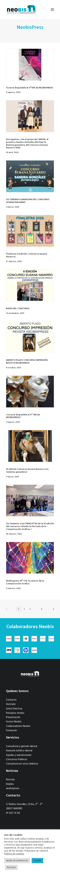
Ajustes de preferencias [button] (17, 860)
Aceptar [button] (37, 860)
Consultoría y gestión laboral (21, 746)
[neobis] (21, 9)
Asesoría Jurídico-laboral (19, 751)
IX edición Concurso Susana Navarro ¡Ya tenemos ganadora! (27, 470)
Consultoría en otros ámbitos (22, 764)
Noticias (10, 780)
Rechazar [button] (11, 867)
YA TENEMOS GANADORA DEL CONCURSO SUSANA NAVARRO (27, 201)
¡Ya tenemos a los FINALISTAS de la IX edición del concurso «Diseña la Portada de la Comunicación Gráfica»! (30, 526)
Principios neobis (15, 713)
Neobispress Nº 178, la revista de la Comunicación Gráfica (25, 582)
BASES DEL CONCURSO (17, 308)
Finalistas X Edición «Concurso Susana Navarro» (26, 255)
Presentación (13, 717)
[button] (52, 9)
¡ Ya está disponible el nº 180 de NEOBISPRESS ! (23, 416)
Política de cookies (14, 854)
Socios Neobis (14, 722)
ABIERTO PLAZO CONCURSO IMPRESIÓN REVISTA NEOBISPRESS (27, 361)
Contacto (11, 700)
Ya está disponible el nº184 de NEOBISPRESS (29, 88)
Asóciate (11, 704)
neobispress (12, 788)
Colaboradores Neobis (18, 726)
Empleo (10, 784)
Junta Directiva (14, 709)
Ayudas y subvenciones (19, 755)
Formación (11, 730)
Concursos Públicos (16, 759)
